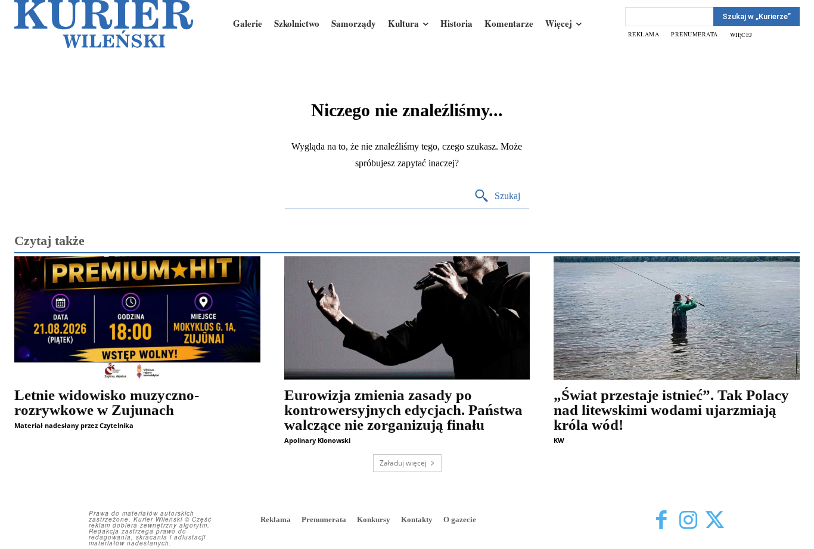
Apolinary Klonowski (317, 440)
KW (559, 440)
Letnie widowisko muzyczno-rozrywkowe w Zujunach (106, 402)
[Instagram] (688, 520)
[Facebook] (661, 520)
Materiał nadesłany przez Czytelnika (73, 425)
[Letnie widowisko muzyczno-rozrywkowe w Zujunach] (137, 317)
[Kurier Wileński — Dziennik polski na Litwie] (103, 24)
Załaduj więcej (403, 463)
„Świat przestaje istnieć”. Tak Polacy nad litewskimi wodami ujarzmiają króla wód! (671, 410)
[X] (714, 520)
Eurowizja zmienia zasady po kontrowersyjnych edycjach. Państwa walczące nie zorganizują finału (403, 410)
